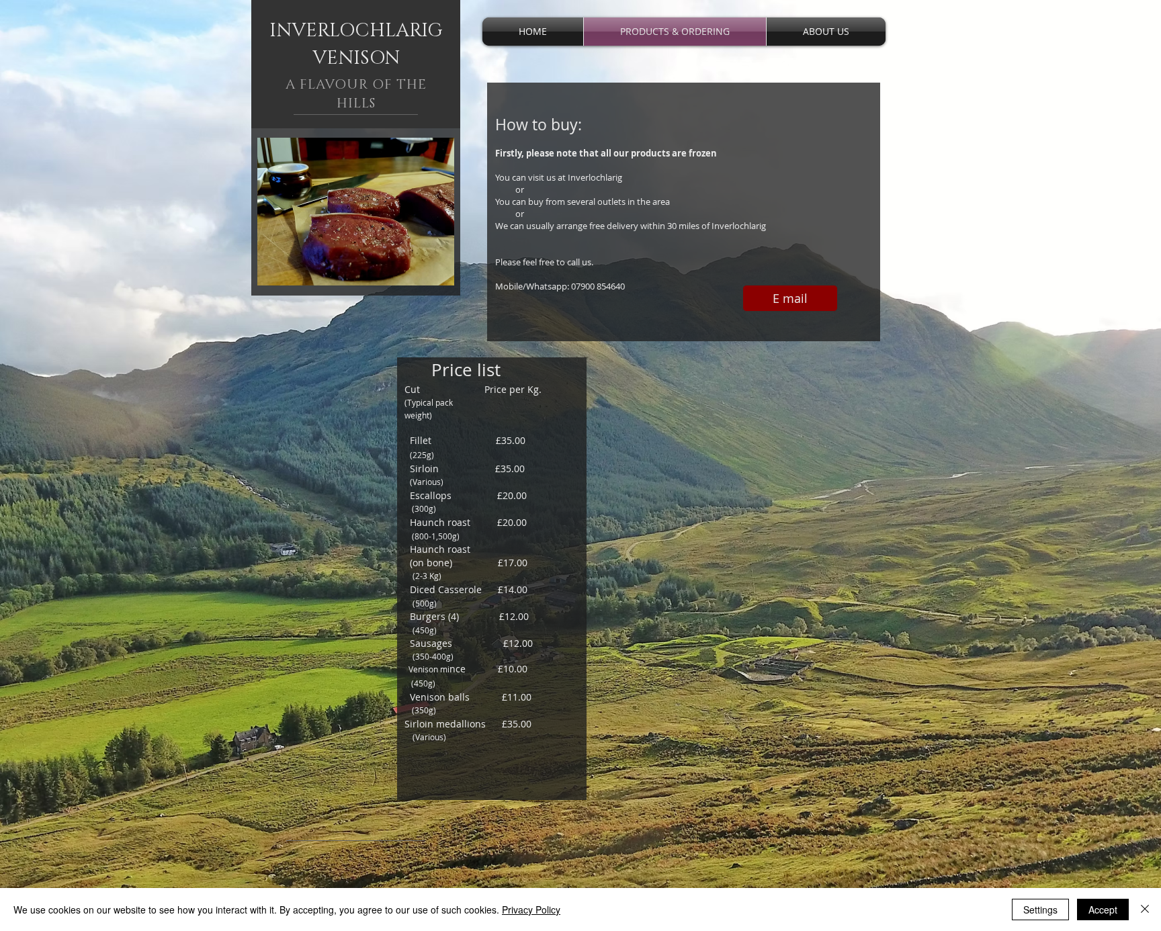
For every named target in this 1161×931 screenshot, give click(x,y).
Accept (1102, 909)
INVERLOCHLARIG (356, 30)
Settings (1040, 909)
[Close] (1145, 909)
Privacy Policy (531, 909)
